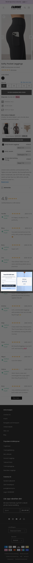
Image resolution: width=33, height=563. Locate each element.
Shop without (9, 288)
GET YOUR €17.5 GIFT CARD (8, 285)
